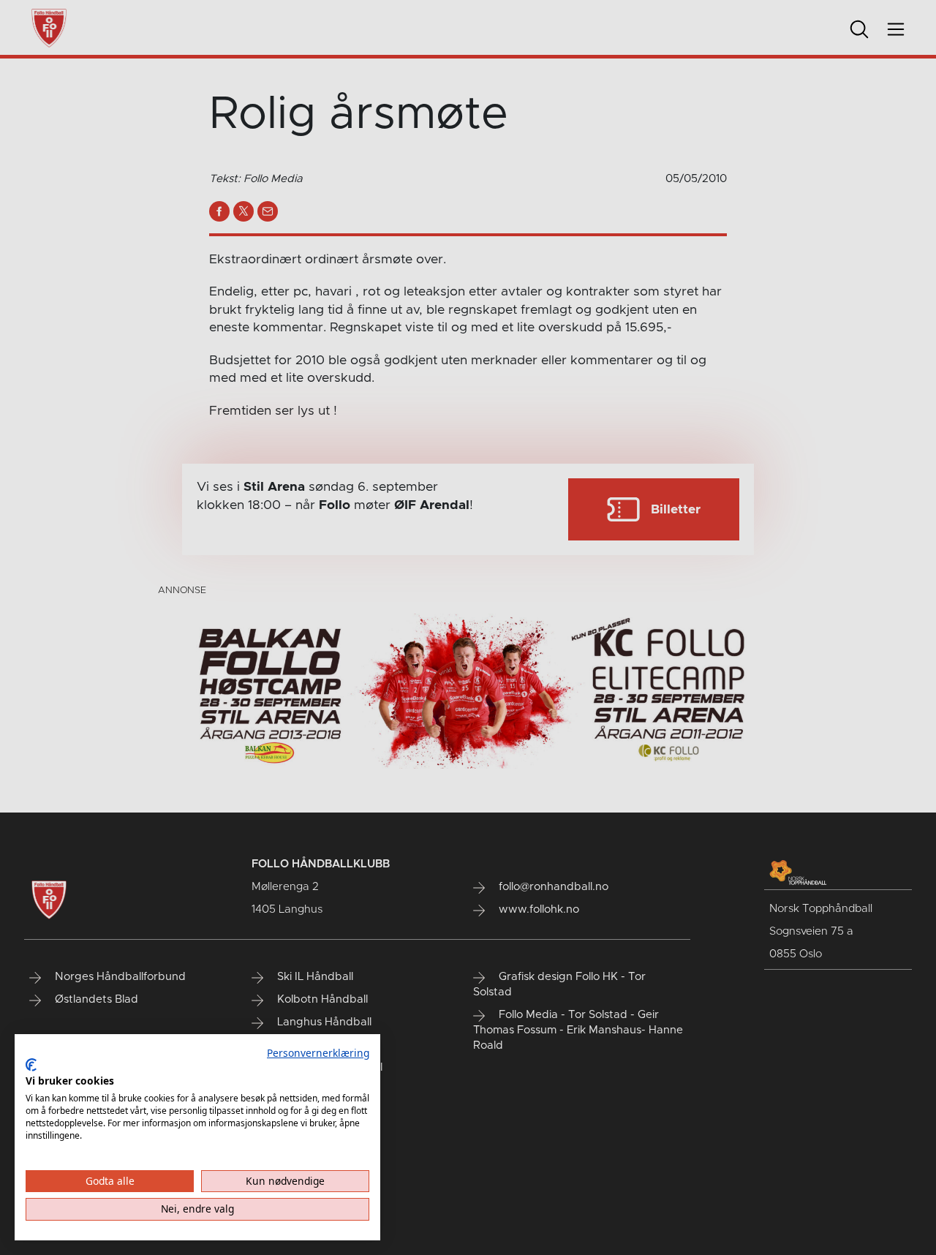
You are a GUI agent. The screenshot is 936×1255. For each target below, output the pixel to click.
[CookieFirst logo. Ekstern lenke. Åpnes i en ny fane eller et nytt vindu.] (31, 1064)
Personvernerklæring (318, 1053)
